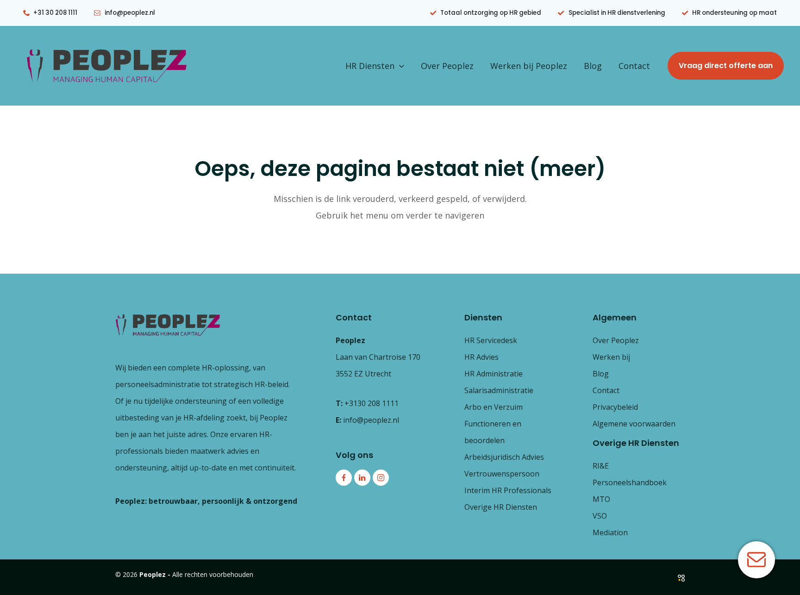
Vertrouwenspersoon (501, 474)
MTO (601, 499)
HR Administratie (493, 374)
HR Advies (481, 357)
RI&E (601, 466)
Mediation (610, 532)
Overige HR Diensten (500, 507)
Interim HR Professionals (507, 490)
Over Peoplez (447, 65)
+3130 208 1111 (371, 403)
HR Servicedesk (490, 340)
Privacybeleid (615, 407)
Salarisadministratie (498, 390)
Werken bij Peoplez (528, 65)
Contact (634, 65)
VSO (600, 516)
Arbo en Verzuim (493, 407)
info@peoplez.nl (371, 420)
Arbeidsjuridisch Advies (504, 457)
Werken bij (611, 357)
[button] (399, 66)
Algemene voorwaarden (634, 424)
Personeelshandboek (630, 482)
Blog (593, 65)
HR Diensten (369, 65)
